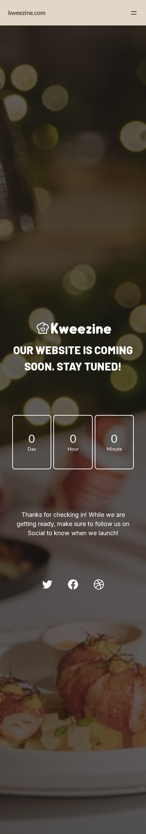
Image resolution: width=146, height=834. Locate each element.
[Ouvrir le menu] (134, 13)
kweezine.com (26, 12)
